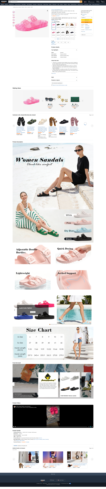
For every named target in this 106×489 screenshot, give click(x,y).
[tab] (49, 324)
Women (23, 7)
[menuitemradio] (90, 426)
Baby (90, 4)
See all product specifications (57, 83)
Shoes (26, 7)
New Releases (29, 4)
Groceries (34, 4)
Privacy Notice (45, 483)
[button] (2, 4)
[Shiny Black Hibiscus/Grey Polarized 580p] (48, 104)
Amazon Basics (18, 4)
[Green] (72, 104)
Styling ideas (17, 88)
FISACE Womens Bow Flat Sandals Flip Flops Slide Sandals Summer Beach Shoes (80, 464)
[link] (21, 129)
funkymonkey (87, 25)
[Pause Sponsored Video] (37, 460)
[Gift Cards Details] (56, 4)
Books (50, 4)
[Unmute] (92, 426)
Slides (32, 7)
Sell (58, 4)
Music (69, 4)
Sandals (28, 7)
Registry (65, 4)
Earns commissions (27, 406)
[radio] (14, 12)
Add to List (83, 34)
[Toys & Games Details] (83, 4)
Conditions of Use (39, 483)
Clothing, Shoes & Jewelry (17, 7)
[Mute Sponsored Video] (37, 462)
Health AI (6, 4)
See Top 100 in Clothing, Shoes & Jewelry (41, 439)
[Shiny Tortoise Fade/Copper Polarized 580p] (51, 104)
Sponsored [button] (14, 449)
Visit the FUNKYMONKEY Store (56, 9)
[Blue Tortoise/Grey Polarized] (50, 104)
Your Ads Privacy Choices (65, 483)
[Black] (75, 104)
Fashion (61, 4)
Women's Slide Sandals (20, 440)
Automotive (86, 4)
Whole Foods (40, 4)
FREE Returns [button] (54, 20)
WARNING (15, 445)
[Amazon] (4, 1)
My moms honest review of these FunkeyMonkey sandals (26, 407)
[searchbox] (45, 2)
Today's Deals (45, 4)
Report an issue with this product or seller (60, 85)
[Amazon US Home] (43, 480)
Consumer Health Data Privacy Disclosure (54, 483)
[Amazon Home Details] (76, 4)
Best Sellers (24, 4)
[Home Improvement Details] (99, 4)
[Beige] (74, 104)
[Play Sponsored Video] (53, 457)
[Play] (13, 426)
